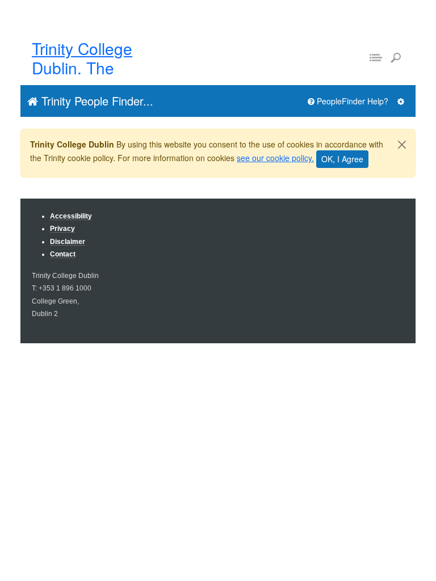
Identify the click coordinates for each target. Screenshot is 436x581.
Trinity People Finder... (95, 100)
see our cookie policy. (275, 157)
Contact (63, 254)
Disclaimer (67, 241)
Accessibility (71, 216)
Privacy (62, 228)
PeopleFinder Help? (351, 101)
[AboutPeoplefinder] (401, 101)
